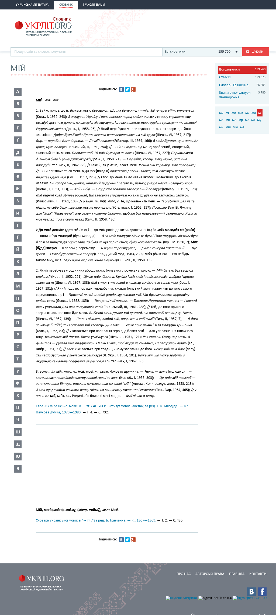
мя (242, 127)
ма (221, 113)
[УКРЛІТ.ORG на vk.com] (251, 591)
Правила (236, 574)
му (259, 120)
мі (259, 113)
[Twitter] (127, 89)
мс (247, 120)
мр (241, 120)
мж (240, 113)
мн (228, 120)
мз (247, 113)
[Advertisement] (206, 26)
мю (235, 127)
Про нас (184, 574)
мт (253, 120)
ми (253, 113)
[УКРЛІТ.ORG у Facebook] (262, 591)
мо (234, 120)
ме (234, 113)
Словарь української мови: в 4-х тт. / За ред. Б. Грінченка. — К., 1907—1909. (96, 521)
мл (221, 120)
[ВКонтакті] (121, 89)
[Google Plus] (133, 89)
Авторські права (209, 574)
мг (227, 113)
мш (228, 127)
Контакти (258, 574)
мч (221, 127)
